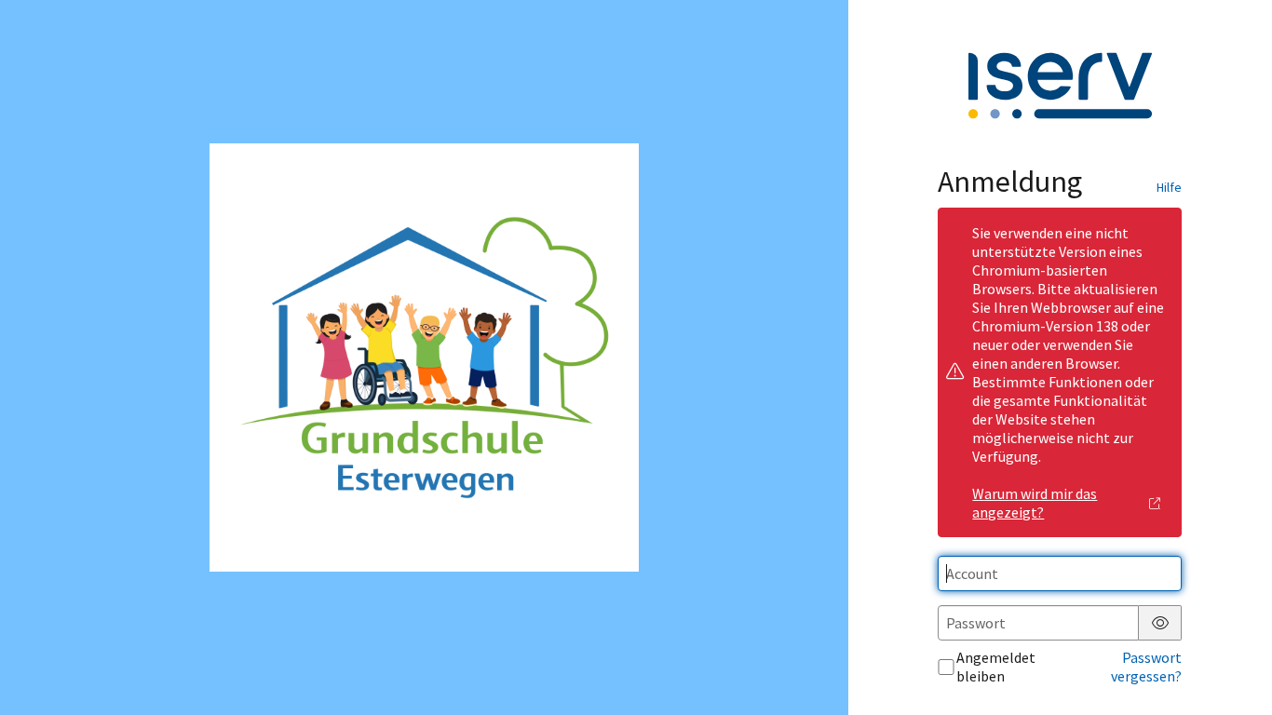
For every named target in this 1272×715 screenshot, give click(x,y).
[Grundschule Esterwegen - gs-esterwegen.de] (423, 358)
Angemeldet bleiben (995, 666)
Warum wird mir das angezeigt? (1034, 502)
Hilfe (1169, 187)
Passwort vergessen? (1146, 666)
